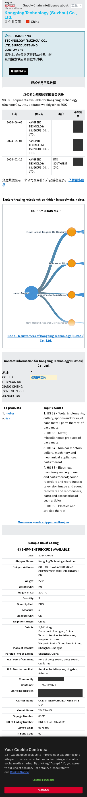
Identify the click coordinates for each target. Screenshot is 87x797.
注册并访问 (38, 377)
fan (8, 419)
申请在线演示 (18, 71)
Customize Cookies (43, 780)
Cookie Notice (19, 772)
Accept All (43, 790)
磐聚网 (13, 5)
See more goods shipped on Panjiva (43, 522)
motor (10, 413)
